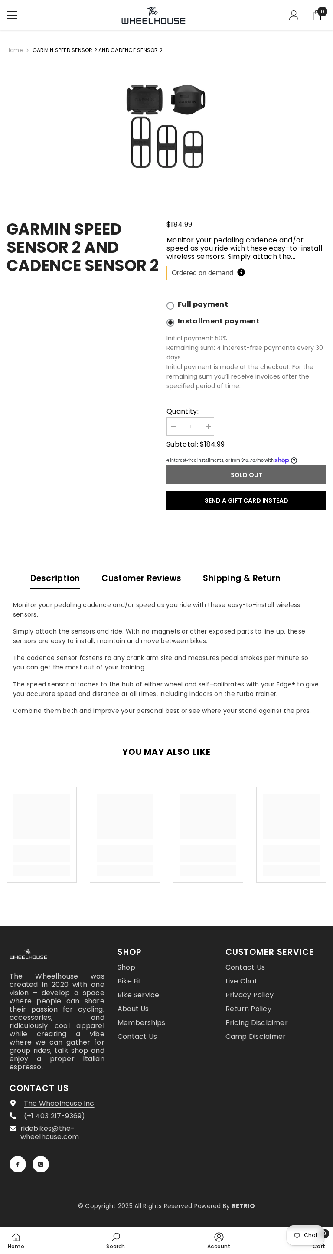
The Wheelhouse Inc (59, 1103)
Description (55, 578)
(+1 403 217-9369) (55, 1116)
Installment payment (219, 321)
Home (15, 50)
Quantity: (182, 411)
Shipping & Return (242, 578)
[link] (41, 853)
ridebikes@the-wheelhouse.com (49, 1132)
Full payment (203, 304)
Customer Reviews (141, 578)
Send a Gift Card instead (246, 500)
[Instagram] (41, 1164)
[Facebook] (18, 1164)
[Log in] (294, 15)
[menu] (12, 15)
